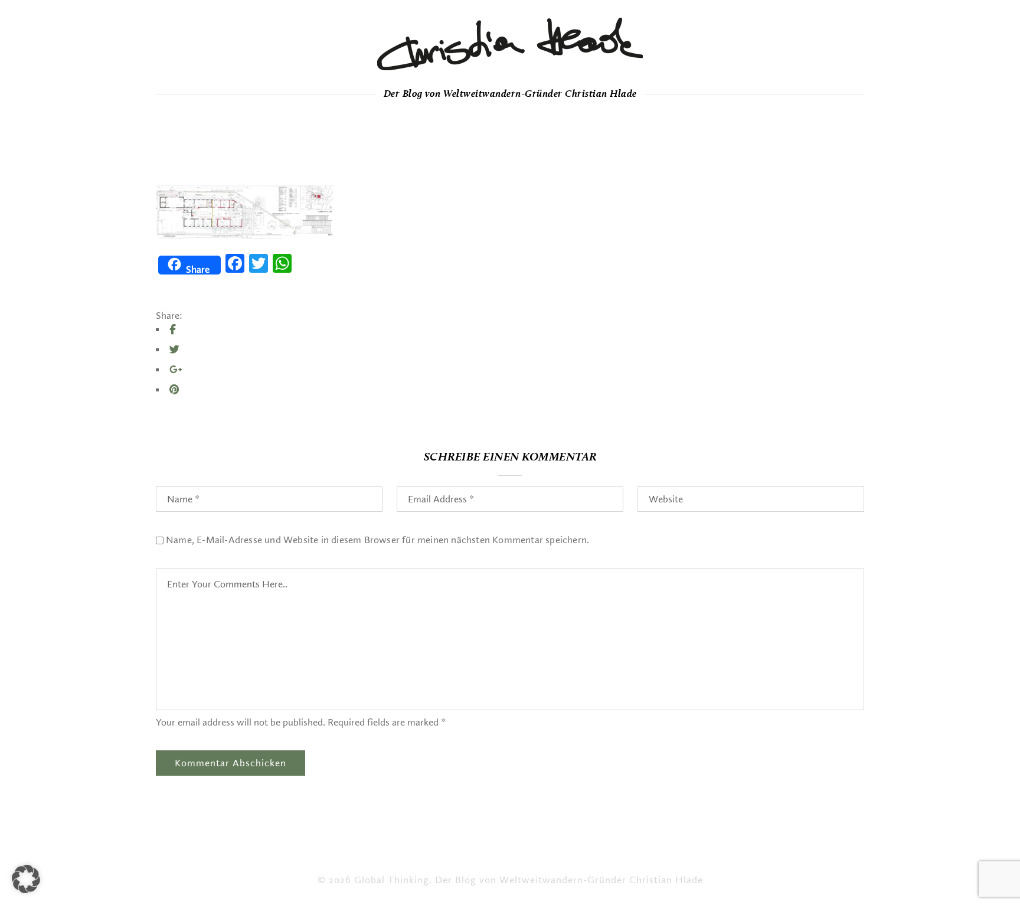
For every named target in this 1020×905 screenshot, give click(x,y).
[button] (26, 879)
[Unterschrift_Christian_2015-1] (510, 44)
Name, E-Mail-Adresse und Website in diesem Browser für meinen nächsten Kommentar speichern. (377, 539)
